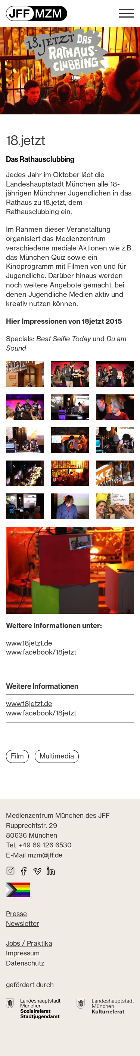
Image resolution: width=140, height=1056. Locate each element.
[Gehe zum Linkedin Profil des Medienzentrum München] (50, 870)
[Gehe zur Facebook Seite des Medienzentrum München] (23, 870)
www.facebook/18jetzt (41, 652)
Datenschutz (25, 963)
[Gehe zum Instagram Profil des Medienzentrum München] (10, 870)
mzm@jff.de (45, 855)
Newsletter (22, 923)
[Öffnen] (126, 13)
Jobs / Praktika (29, 943)
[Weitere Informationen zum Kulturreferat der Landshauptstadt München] (105, 1006)
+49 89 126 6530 (45, 845)
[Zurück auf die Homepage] (36, 13)
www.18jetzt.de (29, 643)
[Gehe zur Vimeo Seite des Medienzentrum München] (37, 870)
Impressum (23, 953)
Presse (16, 913)
